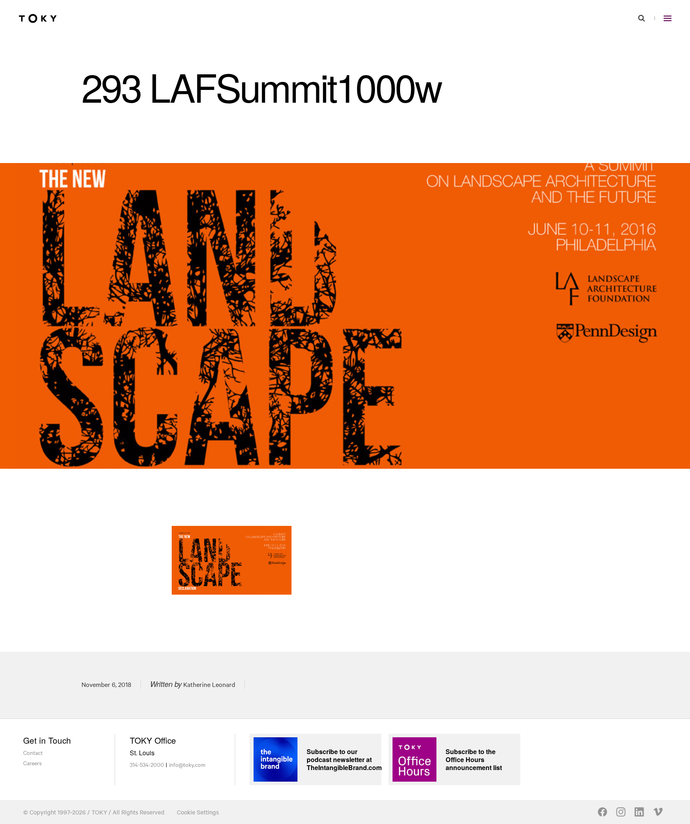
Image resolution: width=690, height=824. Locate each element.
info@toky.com (187, 764)
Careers (32, 763)
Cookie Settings (198, 812)
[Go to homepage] (37, 18)
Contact (33, 752)
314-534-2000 (147, 764)
